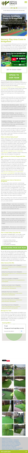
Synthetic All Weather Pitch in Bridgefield (10, 445)
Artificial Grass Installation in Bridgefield (10, 439)
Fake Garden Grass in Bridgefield (9, 446)
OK (21, 331)
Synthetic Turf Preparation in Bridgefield (10, 441)
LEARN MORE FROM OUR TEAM (14, 248)
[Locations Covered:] (1, 2)
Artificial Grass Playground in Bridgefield (10, 449)
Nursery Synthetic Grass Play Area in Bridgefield (12, 448)
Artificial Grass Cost (6, 438)
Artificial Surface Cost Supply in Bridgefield (11, 442)
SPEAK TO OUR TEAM (14, 76)
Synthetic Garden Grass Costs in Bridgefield (11, 444)
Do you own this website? (9, 331)
